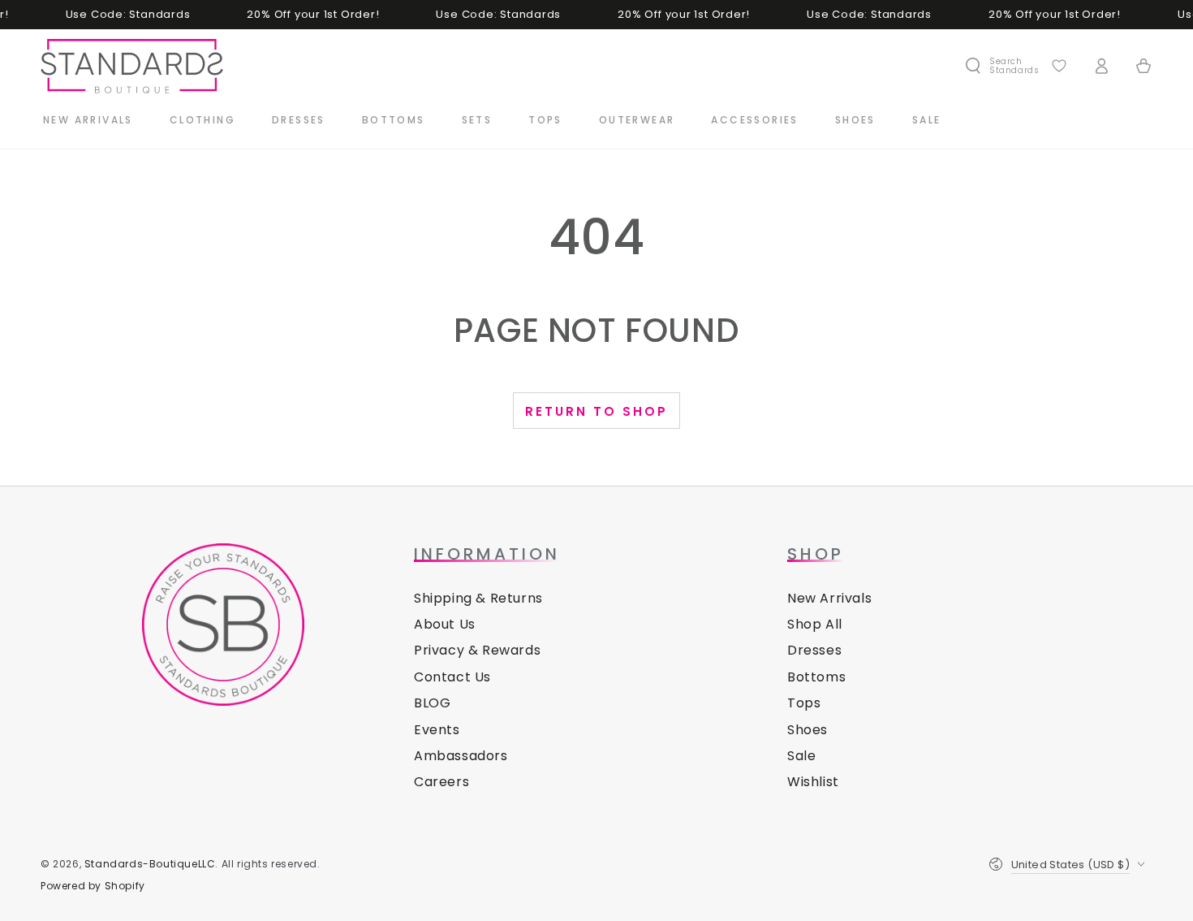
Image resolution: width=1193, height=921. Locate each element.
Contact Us (452, 677)
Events (437, 729)
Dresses (814, 650)
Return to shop (596, 411)
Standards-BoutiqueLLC (150, 864)
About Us (445, 624)
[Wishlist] (1059, 66)
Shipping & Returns (478, 598)
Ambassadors (461, 755)
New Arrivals (829, 598)
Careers (441, 781)
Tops (803, 703)
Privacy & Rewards (477, 650)
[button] (1001, 66)
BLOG (432, 703)
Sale (801, 755)
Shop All (814, 624)
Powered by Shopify (93, 886)
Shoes (807, 729)
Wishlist (813, 781)
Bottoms (816, 677)
